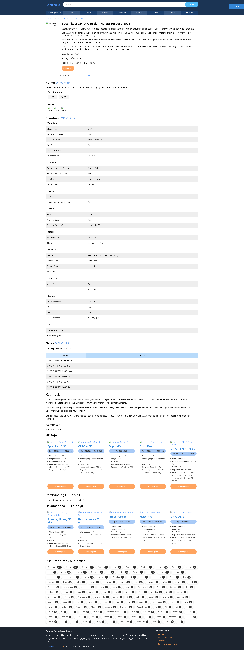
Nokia (123, 572)
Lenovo (80, 572)
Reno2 (52, 617)
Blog (71, 12)
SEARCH (191, 4)
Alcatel (95, 607)
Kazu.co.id (53, 5)
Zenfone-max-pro (116, 612)
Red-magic (158, 602)
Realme (146, 567)
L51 (111, 621)
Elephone (174, 617)
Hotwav (53, 592)
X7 (188, 607)
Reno (129, 592)
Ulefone (80, 617)
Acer (142, 592)
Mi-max (162, 612)
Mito (79, 602)
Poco (174, 577)
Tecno (102, 587)
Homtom (125, 607)
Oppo (139, 12)
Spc (106, 592)
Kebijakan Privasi (165, 638)
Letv (94, 617)
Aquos (181, 592)
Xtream (107, 617)
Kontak (161, 634)
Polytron (53, 587)
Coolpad (174, 587)
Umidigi (156, 592)
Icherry (167, 597)
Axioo (66, 602)
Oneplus (117, 577)
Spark (153, 597)
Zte (144, 577)
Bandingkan (236, 6)
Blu (63, 621)
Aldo (143, 602)
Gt (168, 592)
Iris (117, 592)
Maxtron (152, 582)
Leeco (160, 617)
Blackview (53, 597)
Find (192, 582)
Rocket (65, 617)
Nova (116, 587)
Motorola (158, 577)
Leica (84, 612)
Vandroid (109, 582)
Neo (119, 602)
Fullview (190, 617)
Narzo (124, 582)
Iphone (178, 572)
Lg (151, 572)
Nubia (80, 582)
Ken (156, 621)
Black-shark (144, 587)
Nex (131, 602)
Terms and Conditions (167, 644)
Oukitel (66, 607)
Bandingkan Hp (54, 12)
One (188, 587)
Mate (94, 582)
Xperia (190, 567)
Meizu (88, 577)
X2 (72, 612)
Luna (80, 592)
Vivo (156, 12)
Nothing (148, 612)
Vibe (166, 582)
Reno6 (190, 612)
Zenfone (97, 572)
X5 (157, 607)
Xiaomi (105, 12)
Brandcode (101, 597)
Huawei (189, 12)
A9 (167, 607)
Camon (81, 607)
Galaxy (71, 567)
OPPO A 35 (78, 18)
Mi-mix (97, 612)
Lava (128, 587)
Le (148, 617)
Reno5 (92, 602)
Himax (67, 592)
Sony (176, 567)
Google (53, 582)
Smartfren (87, 587)
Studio (121, 617)
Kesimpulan (91, 75)
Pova (134, 612)
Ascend (110, 607)
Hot (132, 577)
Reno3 (176, 612)
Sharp (179, 582)
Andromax (70, 587)
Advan (137, 572)
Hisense (135, 617)
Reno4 (52, 607)
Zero (160, 587)
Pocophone (142, 607)
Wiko (140, 597)
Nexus (52, 612)
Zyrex (87, 621)
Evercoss (53, 577)
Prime (69, 597)
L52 (75, 621)
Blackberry (71, 577)
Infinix (65, 572)
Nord (187, 602)
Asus (173, 12)
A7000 (168, 621)
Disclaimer (162, 641)
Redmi (130, 567)
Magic (106, 602)
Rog (138, 582)
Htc (186, 577)
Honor (102, 577)
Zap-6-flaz (126, 621)
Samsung (122, 12)
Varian (51, 75)
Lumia (117, 597)
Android (49, 18)
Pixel (67, 582)
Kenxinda (142, 621)
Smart (93, 592)
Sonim (52, 621)
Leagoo (182, 597)
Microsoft (84, 597)
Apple (88, 12)
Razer (174, 602)
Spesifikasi (64, 75)
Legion (52, 602)
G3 (177, 607)
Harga (77, 75)
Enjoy (99, 621)
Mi (110, 572)
